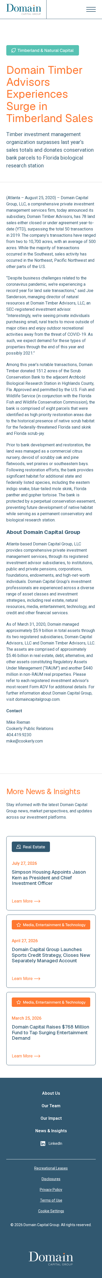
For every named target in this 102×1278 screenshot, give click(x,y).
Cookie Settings (51, 1211)
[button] (91, 9)
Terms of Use (51, 1200)
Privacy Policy (51, 1190)
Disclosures (51, 1179)
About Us (51, 1093)
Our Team (51, 1105)
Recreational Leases (51, 1168)
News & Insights (51, 1130)
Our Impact (51, 1118)
